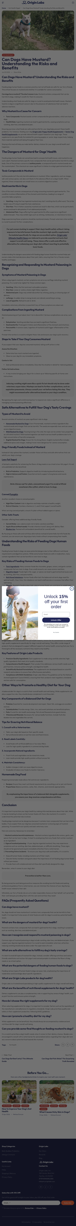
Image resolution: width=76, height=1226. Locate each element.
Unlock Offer (56, 620)
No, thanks (56, 632)
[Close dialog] (71, 588)
